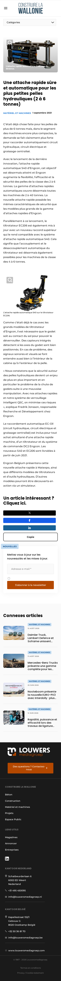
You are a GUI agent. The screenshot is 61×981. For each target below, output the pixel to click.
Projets (9, 813)
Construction (12, 800)
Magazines (11, 837)
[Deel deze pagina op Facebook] (29, 520)
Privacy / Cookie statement (30, 973)
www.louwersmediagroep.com (26, 950)
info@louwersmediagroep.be (25, 937)
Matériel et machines (17, 113)
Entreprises (12, 849)
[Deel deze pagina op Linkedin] (29, 527)
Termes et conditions (30, 968)
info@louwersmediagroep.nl (25, 896)
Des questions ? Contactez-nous (29, 768)
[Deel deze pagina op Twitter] (29, 513)
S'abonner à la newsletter (30, 585)
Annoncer (11, 843)
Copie (30, 536)
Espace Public (13, 819)
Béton (8, 794)
